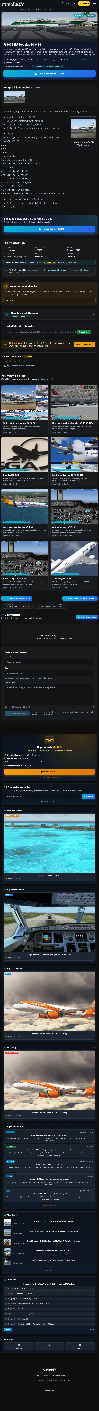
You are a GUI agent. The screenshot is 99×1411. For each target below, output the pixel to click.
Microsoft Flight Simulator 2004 (27, 10)
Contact (37, 1375)
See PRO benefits (83, 344)
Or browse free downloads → (49, 777)
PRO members (50, 262)
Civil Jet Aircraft (51, 10)
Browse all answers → (49, 1206)
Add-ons (6, 10)
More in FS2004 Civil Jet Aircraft (81, 598)
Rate (22, 60)
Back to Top (49, 1390)
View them (84, 332)
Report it (87, 270)
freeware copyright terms (55, 270)
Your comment (12, 682)
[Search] (63, 3)
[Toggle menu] (94, 3)
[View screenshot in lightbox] (93, 36)
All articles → (49, 1270)
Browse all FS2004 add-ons (18, 598)
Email (8, 668)
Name (8, 657)
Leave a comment (88, 617)
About (46, 1375)
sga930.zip (10, 300)
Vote (8, 1330)
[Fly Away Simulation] (13, 3)
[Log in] (74, 3)
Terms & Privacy (58, 1375)
